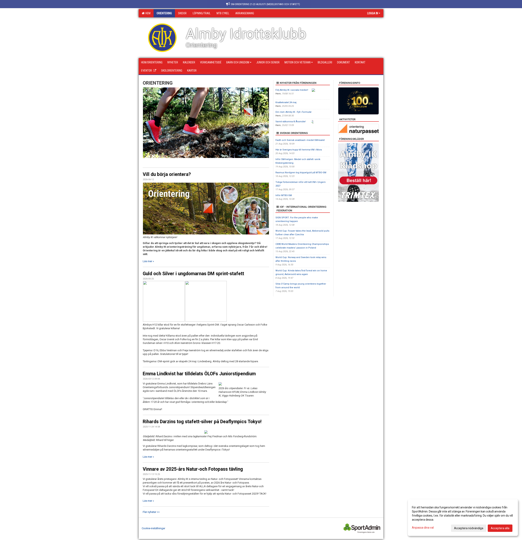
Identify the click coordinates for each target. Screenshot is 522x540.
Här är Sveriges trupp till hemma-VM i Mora (298, 149)
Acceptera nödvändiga (468, 528)
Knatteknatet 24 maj (285, 102)
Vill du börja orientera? (167, 174)
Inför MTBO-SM (283, 195)
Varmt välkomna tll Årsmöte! (290, 121)
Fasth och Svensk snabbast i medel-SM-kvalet (300, 140)
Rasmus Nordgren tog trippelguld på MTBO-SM (300, 172)
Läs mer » (148, 261)
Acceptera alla (500, 528)
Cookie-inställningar (153, 528)
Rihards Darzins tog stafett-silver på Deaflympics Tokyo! (202, 421)
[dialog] (463, 517)
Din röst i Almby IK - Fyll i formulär (293, 112)
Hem (147, 13)
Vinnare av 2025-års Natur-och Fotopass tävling (193, 469)
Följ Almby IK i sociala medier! (291, 90)
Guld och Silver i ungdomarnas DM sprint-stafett (193, 273)
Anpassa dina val (423, 527)
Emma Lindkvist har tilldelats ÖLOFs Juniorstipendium (199, 374)
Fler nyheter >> (151, 511)
